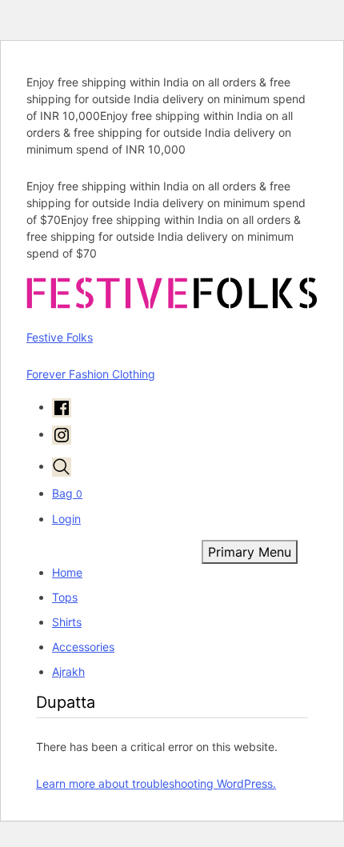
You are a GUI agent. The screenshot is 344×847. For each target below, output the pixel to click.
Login (66, 518)
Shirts (67, 622)
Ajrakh (68, 671)
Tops (65, 597)
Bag (67, 493)
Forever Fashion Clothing (90, 374)
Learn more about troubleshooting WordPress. (156, 783)
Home (67, 572)
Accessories (83, 646)
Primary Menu (249, 552)
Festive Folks (59, 337)
